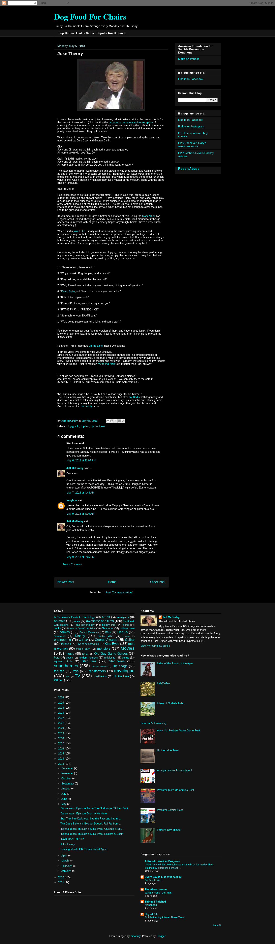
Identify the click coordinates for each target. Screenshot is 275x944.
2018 (61, 738)
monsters (103, 648)
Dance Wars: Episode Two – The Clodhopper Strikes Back (94, 808)
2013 (61, 763)
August (65, 788)
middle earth (83, 648)
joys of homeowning (88, 644)
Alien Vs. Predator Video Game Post (178, 730)
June (64, 798)
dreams (126, 636)
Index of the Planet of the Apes (175, 663)
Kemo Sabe (68, 291)
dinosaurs (59, 636)
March (65, 860)
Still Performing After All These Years (164, 917)
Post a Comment (72, 564)
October (66, 778)
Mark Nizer (148, 215)
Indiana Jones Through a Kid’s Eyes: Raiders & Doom (91, 833)
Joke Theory (67, 844)
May (64, 803)
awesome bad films (100, 621)
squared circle (63, 661)
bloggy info (73, 426)
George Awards (106, 639)
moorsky (136, 936)
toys (76, 671)
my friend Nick (106, 363)
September (68, 783)
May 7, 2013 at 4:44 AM (80, 492)
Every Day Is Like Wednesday (163, 876)
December (67, 768)
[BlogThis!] (112, 421)
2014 (61, 758)
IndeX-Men (163, 683)
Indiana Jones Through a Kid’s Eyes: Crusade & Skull (91, 828)
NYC (85, 653)
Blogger (161, 936)
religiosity (109, 657)
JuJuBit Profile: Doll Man (158, 892)
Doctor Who (105, 636)
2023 (61, 712)
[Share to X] (116, 421)
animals (59, 621)
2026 (61, 697)
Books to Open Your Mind (81, 628)
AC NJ (106, 617)
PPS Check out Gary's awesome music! (192, 144)
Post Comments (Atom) (119, 592)
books (57, 628)
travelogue (124, 670)
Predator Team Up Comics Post (175, 789)
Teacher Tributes (100, 666)
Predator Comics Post (170, 809)
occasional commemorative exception (131, 122)
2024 (61, 707)
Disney (80, 636)
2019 (61, 733)
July (64, 793)
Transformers (96, 671)
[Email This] (108, 421)
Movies (127, 648)
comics (65, 632)
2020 (61, 728)
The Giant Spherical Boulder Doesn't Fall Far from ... (91, 823)
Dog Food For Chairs (90, 16)
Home (112, 582)
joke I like (79, 231)
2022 (61, 717)
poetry (69, 657)
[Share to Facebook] (119, 421)
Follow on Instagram (191, 126)
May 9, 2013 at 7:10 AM (80, 513)
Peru (56, 657)
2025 (61, 702)
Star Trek (89, 661)
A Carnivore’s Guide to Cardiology (74, 617)
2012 (61, 877)
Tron (68, 676)
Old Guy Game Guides (111, 653)
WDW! (58, 680)
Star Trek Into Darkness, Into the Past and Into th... (90, 818)
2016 (61, 748)
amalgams (123, 617)
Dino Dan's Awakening (153, 723)
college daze (127, 628)
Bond (126, 624)
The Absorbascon (156, 889)
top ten (85, 426)
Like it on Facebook (190, 78)
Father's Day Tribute (169, 829)
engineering (62, 639)
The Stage (119, 666)
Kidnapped (151, 905)
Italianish (65, 643)
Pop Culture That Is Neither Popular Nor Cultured (92, 33)
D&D (108, 632)
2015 (61, 753)
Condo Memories (89, 632)
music (70, 653)
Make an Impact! (189, 58)
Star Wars (117, 661)
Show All (217, 925)
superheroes (66, 665)
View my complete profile (155, 645)
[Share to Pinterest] (123, 421)
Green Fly (86, 406)
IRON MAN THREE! (72, 838)
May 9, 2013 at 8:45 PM (80, 557)
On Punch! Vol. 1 (154, 880)
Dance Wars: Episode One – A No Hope (83, 813)
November (67, 773)
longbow (71, 500)
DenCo (122, 632)
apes (77, 621)
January (66, 870)
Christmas (107, 628)
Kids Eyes (112, 643)
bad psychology (85, 624)
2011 (61, 882)
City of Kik (151, 914)
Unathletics (100, 676)
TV (77, 675)
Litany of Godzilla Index (171, 703)
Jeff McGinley (74, 468)
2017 (61, 743)
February (66, 865)
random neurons (88, 657)
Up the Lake (96, 345)
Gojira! (129, 639)
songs (125, 657)
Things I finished (155, 901)
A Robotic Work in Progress (162, 861)
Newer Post (65, 582)
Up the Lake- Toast (168, 750)
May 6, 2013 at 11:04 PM (81, 460)
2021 (61, 722)
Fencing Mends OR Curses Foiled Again (83, 849)
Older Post (157, 582)
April (64, 855)
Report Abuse (188, 168)
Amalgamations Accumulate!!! (174, 770)
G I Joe (83, 639)
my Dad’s (134, 397)
